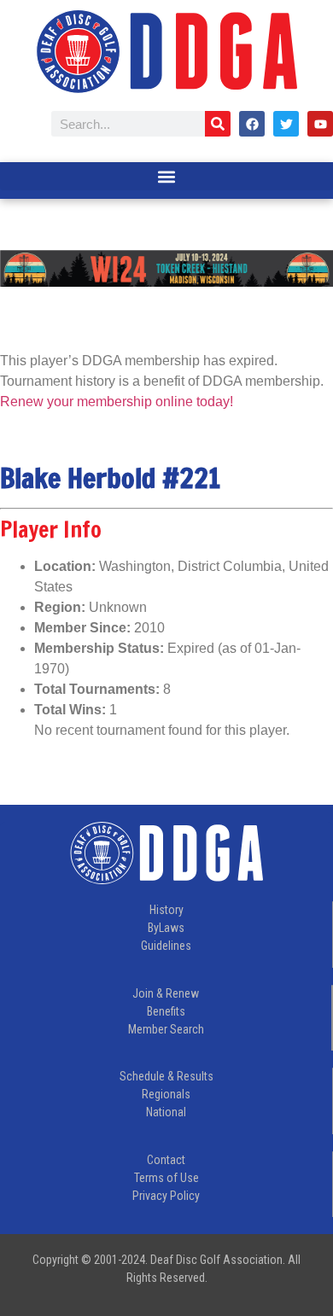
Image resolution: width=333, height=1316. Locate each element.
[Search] (218, 124)
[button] (166, 176)
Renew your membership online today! (116, 401)
